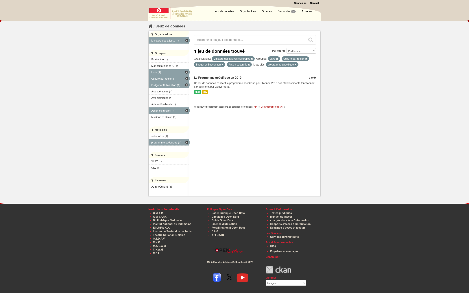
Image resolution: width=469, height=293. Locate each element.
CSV (205, 92)
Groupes (267, 11)
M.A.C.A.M (159, 246)
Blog (273, 246)
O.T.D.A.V (159, 238)
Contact (314, 3)
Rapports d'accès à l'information (290, 224)
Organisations (248, 11)
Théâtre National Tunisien (169, 235)
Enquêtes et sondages (284, 251)
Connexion (300, 3)
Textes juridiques (281, 213)
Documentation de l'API (272, 106)
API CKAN (218, 235)
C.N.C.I (157, 242)
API (255, 106)
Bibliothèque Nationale (167, 220)
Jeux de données (224, 11)
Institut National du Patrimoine (172, 224)
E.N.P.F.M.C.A (161, 227)
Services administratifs (284, 236)
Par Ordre (278, 50)
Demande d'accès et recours (288, 227)
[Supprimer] (252, 58)
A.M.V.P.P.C (160, 216)
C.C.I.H (157, 253)
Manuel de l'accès (281, 216)
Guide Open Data (222, 220)
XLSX (197, 92)
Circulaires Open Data (225, 216)
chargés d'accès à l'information (289, 220)
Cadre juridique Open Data (228, 213)
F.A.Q (215, 231)
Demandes (286, 11)
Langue (270, 277)
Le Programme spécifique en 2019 (217, 77)
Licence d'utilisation (224, 224)
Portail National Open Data (228, 227)
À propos (307, 11)
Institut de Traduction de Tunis (172, 231)
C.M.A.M (158, 213)
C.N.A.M (158, 249)
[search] (310, 39)
